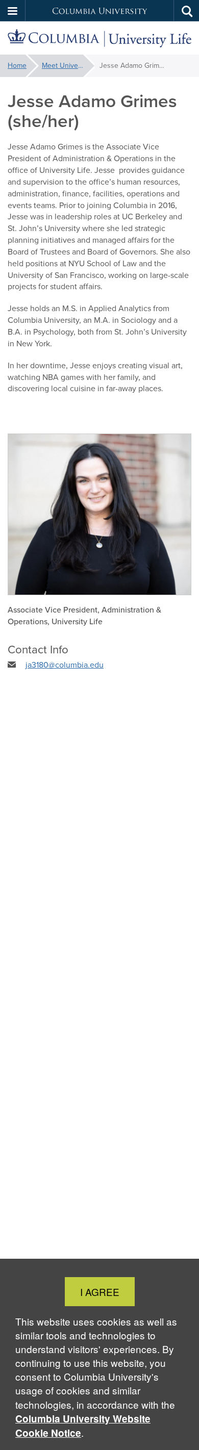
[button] (13, 10)
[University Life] (99, 38)
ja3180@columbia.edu (65, 665)
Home (17, 65)
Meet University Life (68, 65)
